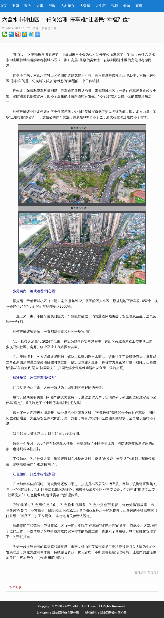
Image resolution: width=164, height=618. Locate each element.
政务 (27, 5)
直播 (138, 5)
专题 (126, 5)
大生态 (100, 5)
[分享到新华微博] (31, 34)
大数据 (85, 5)
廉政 (52, 5)
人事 (40, 5)
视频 (114, 5)
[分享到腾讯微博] (11, 34)
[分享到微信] (4, 34)
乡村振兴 (68, 5)
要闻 (15, 5)
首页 (3, 5)
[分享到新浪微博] (18, 34)
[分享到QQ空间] (24, 34)
